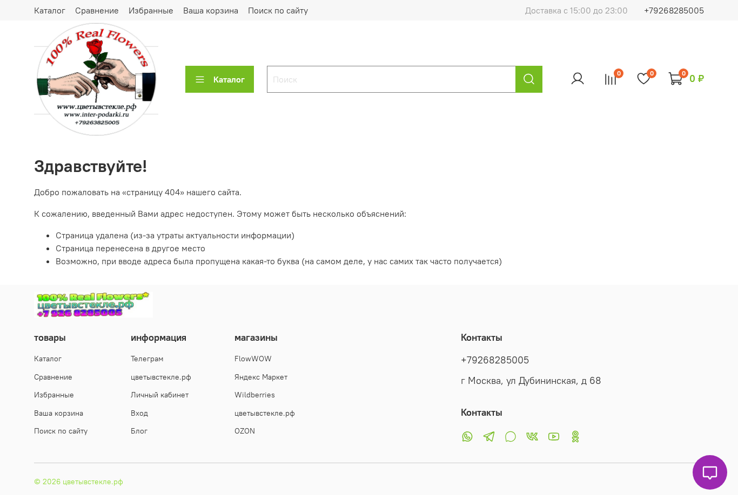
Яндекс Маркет (260, 377)
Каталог (49, 10)
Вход (139, 413)
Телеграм (147, 358)
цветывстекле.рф (161, 377)
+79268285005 (674, 10)
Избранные (151, 10)
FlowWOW (253, 358)
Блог (139, 431)
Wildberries (254, 395)
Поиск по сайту (278, 10)
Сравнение (97, 10)
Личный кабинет (160, 395)
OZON (244, 431)
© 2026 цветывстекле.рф (78, 481)
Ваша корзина (210, 10)
